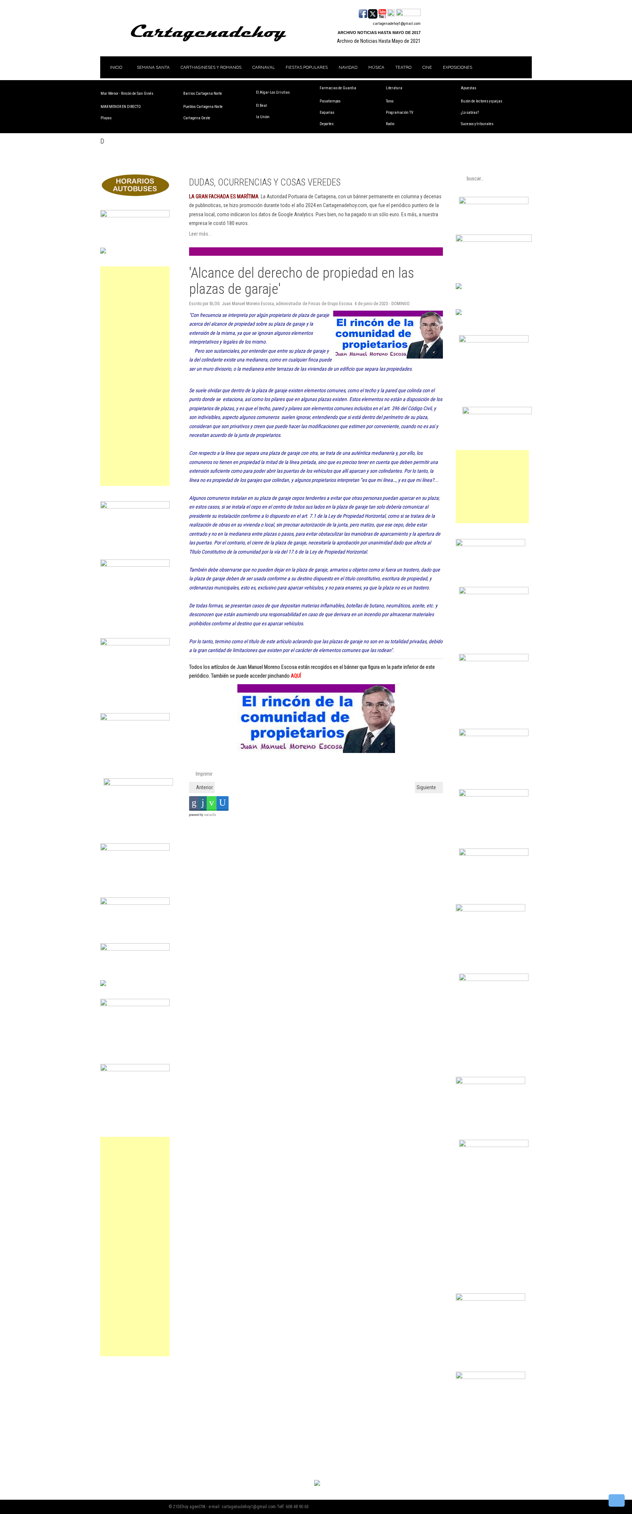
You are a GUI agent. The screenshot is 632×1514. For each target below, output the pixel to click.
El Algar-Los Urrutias (273, 92)
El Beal (261, 105)
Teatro (403, 67)
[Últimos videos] (382, 13)
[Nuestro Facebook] (363, 13)
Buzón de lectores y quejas (481, 101)
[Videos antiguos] (391, 13)
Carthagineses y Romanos (211, 67)
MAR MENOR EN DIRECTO (121, 106)
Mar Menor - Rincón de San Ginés (127, 93)
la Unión (263, 117)
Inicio (115, 67)
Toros (390, 101)
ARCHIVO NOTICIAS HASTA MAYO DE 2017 (379, 32)
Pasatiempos (330, 101)
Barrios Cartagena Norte (202, 93)
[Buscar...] (408, 13)
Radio (390, 123)
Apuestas (468, 88)
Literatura (394, 88)
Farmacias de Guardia (338, 88)
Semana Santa (153, 67)
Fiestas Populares (307, 67)
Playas (106, 118)
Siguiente (427, 787)
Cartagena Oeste (196, 118)
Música (376, 67)
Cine (427, 67)
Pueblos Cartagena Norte (203, 106)
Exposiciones (457, 67)
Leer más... (200, 234)
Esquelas (327, 112)
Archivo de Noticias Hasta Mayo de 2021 (379, 41)
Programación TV (399, 112)
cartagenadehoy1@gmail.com (397, 23)
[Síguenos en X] (372, 13)
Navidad (348, 67)
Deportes (327, 123)
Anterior (204, 787)
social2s (210, 815)
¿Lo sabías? (470, 112)
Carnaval (263, 67)
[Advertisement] (135, 376)
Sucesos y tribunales (477, 123)
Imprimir (203, 774)
